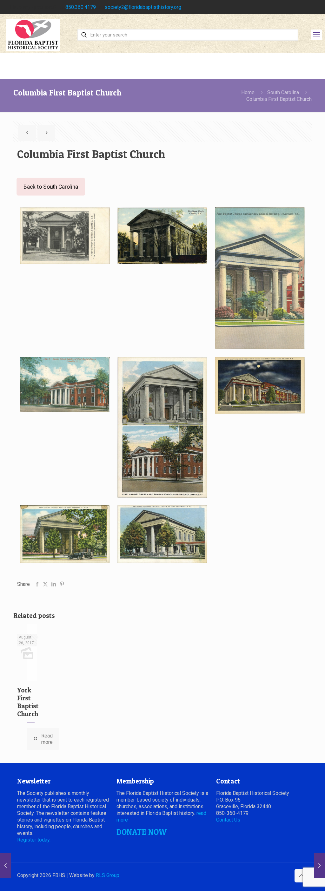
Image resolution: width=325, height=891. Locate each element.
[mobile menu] (316, 34)
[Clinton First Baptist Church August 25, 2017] (5, 865)
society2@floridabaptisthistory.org (143, 7)
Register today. (33, 840)
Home (248, 92)
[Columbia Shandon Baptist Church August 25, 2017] (319, 865)
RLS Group (107, 875)
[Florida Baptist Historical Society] (33, 35)
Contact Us (228, 820)
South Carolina (283, 92)
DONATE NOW (141, 832)
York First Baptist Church (28, 702)
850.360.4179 (80, 7)
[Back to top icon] (301, 875)
